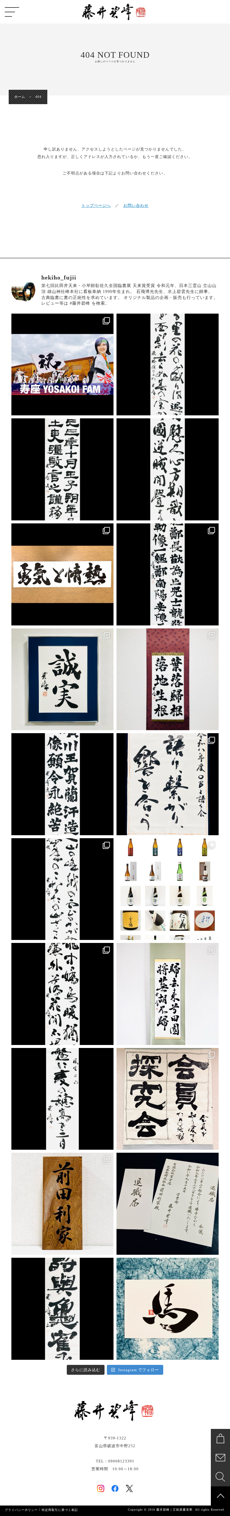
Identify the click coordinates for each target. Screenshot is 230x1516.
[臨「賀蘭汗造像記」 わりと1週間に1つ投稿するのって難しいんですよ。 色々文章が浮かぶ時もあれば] (62, 784)
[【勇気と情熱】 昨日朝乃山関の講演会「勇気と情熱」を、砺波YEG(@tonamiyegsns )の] (62, 574)
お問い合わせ (136, 205)
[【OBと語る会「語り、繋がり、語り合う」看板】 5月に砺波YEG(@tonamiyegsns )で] (167, 784)
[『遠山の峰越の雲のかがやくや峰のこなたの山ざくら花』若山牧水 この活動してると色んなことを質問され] (62, 889)
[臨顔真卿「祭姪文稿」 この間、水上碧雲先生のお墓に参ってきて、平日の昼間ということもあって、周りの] (167, 469)
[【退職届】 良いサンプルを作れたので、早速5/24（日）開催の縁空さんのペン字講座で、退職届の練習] (167, 1204)
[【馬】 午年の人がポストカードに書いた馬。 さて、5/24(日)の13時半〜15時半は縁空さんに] (167, 1309)
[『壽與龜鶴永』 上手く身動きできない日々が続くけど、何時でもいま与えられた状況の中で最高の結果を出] (62, 1309)
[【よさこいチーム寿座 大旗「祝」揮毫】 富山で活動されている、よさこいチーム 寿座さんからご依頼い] (62, 365)
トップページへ (96, 205)
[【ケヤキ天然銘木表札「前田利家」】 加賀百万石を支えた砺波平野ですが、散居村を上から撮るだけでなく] (62, 1204)
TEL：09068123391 (115, 1461)
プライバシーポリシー (21, 1510)
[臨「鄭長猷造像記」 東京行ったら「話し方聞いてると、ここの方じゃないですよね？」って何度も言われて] (167, 574)
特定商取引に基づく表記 (60, 1510)
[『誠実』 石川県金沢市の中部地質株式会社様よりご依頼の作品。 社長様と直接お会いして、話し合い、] (62, 679)
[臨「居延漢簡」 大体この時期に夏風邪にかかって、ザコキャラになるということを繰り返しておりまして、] (62, 469)
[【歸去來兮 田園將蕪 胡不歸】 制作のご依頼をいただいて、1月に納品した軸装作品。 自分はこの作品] (167, 994)
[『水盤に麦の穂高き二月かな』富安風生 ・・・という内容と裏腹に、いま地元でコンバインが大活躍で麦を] (62, 1099)
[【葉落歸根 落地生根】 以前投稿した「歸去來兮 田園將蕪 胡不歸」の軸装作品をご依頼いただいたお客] (167, 679)
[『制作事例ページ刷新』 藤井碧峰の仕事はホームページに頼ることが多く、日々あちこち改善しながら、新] (167, 889)
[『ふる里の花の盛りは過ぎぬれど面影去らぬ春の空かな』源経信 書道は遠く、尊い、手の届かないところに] (167, 365)
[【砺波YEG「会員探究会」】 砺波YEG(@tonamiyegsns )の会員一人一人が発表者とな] (167, 1099)
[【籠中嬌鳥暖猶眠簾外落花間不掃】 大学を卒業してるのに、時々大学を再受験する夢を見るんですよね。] (62, 994)
